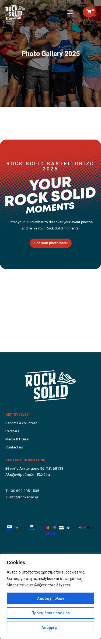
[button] (51, 243)
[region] (50, 596)
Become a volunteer (21, 423)
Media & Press (17, 439)
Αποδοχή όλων (50, 598)
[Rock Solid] (15, 12)
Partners (12, 431)
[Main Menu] (70, 12)
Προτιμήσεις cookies (51, 613)
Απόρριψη (50, 627)
